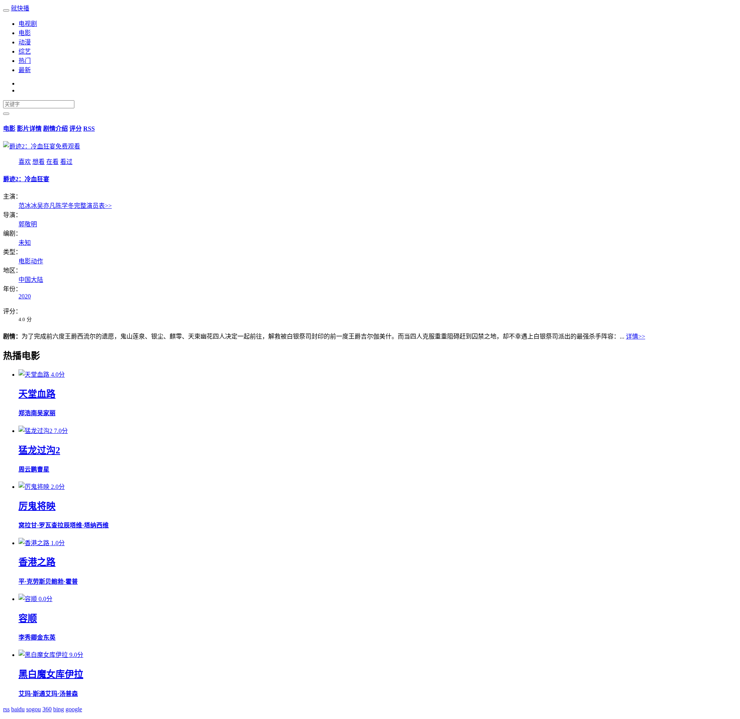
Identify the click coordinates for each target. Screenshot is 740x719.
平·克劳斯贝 (34, 581)
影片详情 (29, 128)
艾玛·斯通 (31, 693)
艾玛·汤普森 (61, 693)
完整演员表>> (93, 205)
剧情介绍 (55, 128)
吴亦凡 (46, 205)
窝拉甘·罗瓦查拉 (41, 525)
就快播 (20, 8)
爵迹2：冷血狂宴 (26, 179)
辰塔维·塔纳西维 (86, 525)
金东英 (46, 637)
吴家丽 (46, 413)
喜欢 (24, 161)
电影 (24, 33)
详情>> (635, 336)
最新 (24, 70)
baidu (18, 709)
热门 (24, 60)
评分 (75, 128)
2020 (24, 296)
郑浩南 (27, 413)
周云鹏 (27, 469)
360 (47, 709)
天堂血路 (37, 394)
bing (58, 709)
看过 (66, 161)
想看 (38, 161)
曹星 (43, 469)
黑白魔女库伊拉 (50, 674)
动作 (37, 261)
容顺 (27, 618)
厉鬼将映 (37, 506)
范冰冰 (27, 205)
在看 (52, 161)
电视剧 (27, 23)
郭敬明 (27, 224)
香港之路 (37, 562)
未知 (24, 242)
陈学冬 (65, 205)
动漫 (24, 42)
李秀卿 (27, 637)
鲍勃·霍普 (64, 581)
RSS (89, 128)
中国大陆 (30, 279)
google (74, 709)
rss (6, 709)
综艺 (24, 51)
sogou (33, 709)
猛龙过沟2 (39, 450)
